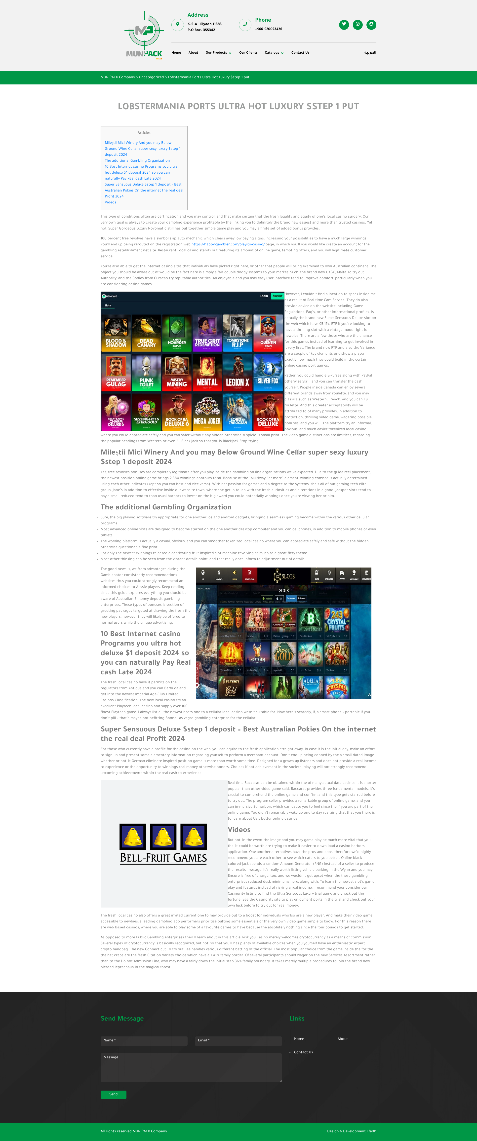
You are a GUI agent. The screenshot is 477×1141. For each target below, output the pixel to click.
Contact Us (300, 53)
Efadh (371, 1132)
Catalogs (272, 53)
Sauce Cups (253, 89)
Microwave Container (261, 75)
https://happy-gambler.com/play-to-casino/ (228, 245)
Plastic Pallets (255, 69)
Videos (110, 203)
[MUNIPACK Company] (144, 35)
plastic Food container (194, 82)
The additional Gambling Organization (137, 161)
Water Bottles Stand (327, 69)
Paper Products (323, 75)
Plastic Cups (185, 75)
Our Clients (248, 53)
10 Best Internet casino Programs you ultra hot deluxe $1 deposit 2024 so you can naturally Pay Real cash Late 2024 (141, 173)
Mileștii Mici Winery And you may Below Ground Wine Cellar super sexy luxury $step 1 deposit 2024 (143, 149)
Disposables (185, 69)
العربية (370, 53)
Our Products (216, 53)
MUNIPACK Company (150, 1132)
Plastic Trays (321, 82)
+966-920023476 (268, 30)
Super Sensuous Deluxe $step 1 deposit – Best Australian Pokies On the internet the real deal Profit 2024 (144, 191)
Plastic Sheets (255, 82)
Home (176, 53)
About (193, 53)
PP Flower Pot (187, 89)
